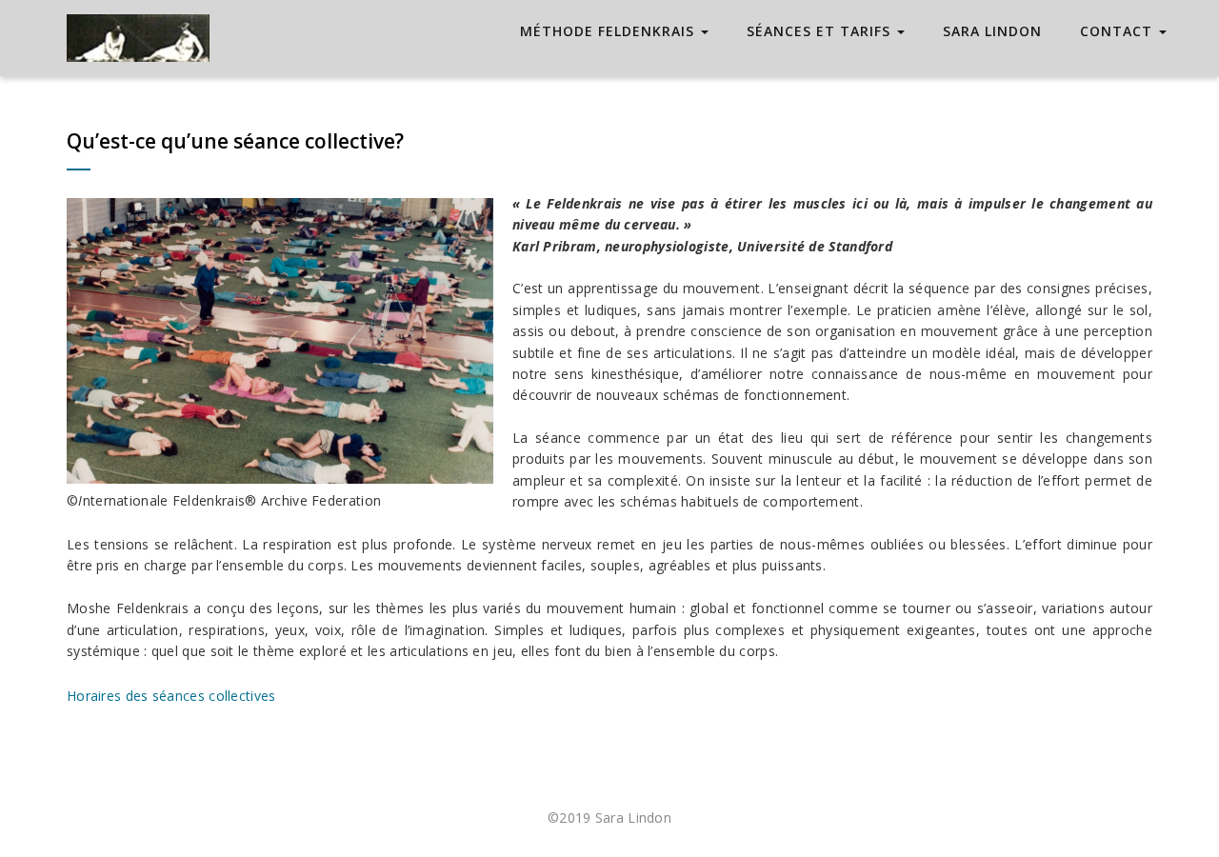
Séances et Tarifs (821, 31)
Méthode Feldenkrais (609, 31)
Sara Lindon (992, 31)
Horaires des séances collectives (171, 696)
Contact (1118, 31)
